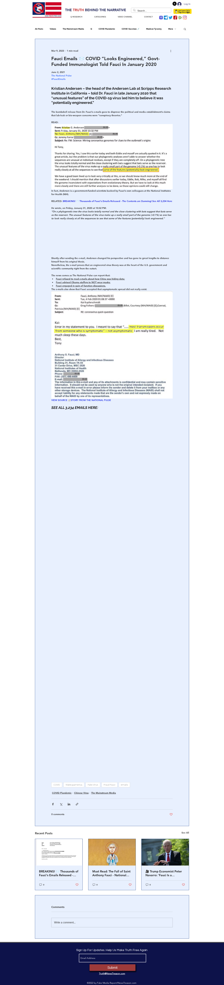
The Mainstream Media (73, 29)
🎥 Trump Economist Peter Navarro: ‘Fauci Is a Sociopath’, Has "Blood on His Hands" (163, 873)
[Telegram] (166, 18)
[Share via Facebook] (52, 804)
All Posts (39, 29)
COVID (56, 784)
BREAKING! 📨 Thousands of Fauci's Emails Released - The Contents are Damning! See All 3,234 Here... (58, 873)
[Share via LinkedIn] (69, 804)
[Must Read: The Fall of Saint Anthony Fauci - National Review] (112, 852)
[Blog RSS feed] (175, 4)
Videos (53, 29)
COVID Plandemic (107, 29)
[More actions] (171, 51)
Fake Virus (93, 784)
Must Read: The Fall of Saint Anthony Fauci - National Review (111, 873)
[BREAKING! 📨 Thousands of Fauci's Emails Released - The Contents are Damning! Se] (58, 852)
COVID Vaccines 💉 (131, 29)
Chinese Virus (81, 792)
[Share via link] (77, 804)
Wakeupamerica (74, 784)
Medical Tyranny (154, 29)
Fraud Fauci (109, 784)
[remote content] (112, 236)
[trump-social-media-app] (161, 18)
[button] (184, 29)
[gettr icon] (175, 18)
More (170, 29)
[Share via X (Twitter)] (60, 804)
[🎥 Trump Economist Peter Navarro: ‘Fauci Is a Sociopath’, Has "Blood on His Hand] (165, 852)
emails (124, 784)
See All (185, 832)
